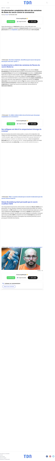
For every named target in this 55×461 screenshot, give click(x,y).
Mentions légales (3, 457)
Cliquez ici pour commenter (9, 286)
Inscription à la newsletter (4, 453)
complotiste (14, 29)
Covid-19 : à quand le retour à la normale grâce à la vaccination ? (25, 247)
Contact (1, 455)
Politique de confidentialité (5, 459)
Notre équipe (2, 456)
